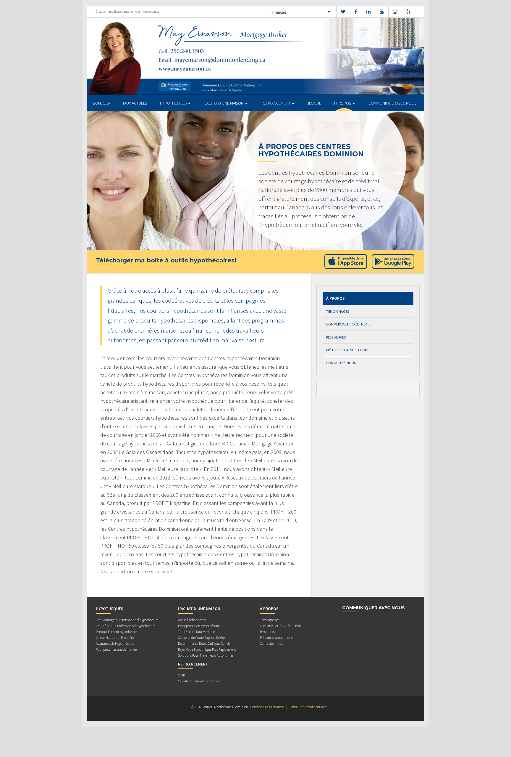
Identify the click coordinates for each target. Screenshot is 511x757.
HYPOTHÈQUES (173, 103)
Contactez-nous (341, 362)
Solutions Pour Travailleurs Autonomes (205, 655)
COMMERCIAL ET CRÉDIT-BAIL (348, 324)
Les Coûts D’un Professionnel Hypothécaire (125, 625)
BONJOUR (101, 103)
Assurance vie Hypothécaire (115, 643)
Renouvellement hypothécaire (117, 631)
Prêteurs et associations (347, 350)
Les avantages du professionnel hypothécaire (127, 620)
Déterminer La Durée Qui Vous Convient (206, 643)
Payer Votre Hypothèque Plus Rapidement (207, 649)
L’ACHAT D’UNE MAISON (224, 103)
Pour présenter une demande (116, 649)
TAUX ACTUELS (134, 103)
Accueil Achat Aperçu (192, 620)
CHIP (181, 675)
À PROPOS (342, 103)
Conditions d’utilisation (267, 707)
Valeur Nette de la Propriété (115, 637)
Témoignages (337, 311)
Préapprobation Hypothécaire (199, 625)
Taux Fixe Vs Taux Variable (196, 631)
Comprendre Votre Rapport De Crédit (203, 637)
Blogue (314, 103)
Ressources (336, 337)
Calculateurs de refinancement (199, 681)
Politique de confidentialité (308, 707)
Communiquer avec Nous (392, 103)
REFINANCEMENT (276, 103)
